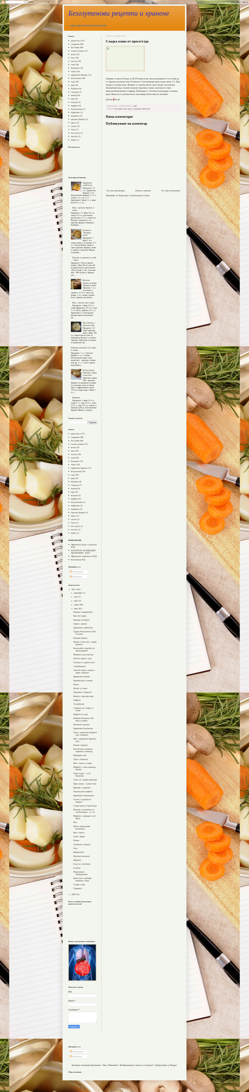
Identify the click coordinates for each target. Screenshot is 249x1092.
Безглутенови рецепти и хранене (118, 13)
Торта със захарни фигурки (85, 779)
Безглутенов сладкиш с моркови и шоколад (83, 750)
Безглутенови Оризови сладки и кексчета (90, 372)
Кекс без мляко (79, 615)
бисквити (75, 68)
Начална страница (143, 190)
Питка (76, 684)
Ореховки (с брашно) (82, 692)
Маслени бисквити (81, 856)
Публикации (77, 571)
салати (74, 126)
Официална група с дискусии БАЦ (84, 545)
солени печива (77, 50)
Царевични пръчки (81, 676)
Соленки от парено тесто (84, 662)
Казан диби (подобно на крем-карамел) (84, 649)
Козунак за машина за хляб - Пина (84, 258)
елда (125, 109)
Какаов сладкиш (80, 745)
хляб (73, 64)
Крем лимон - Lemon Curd (84, 783)
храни (73, 139)
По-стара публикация (170, 190)
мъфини (74, 105)
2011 (73, 589)
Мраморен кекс (80, 755)
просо (130, 109)
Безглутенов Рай (78, 559)
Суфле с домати (80, 623)
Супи (73, 129)
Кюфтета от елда (80, 714)
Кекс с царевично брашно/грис (84, 739)
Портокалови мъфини (82, 791)
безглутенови (76, 109)
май (76, 600)
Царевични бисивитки (83, 728)
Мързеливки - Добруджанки (80, 873)
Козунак (86, 280)
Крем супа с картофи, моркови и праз (82, 879)
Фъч (75, 822)
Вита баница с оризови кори (89, 324)
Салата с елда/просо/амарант (82, 800)
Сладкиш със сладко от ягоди (83, 709)
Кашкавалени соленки (83, 680)
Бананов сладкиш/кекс (83, 612)
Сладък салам (79, 884)
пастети (74, 136)
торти (73, 71)
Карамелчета (78, 852)
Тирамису (77, 888)
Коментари (77, 576)
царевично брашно (79, 74)
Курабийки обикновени (83, 795)
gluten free (146, 109)
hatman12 (150, 1065)
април (77, 604)
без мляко (118, 109)
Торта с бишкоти (80, 759)
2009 (73, 894)
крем (73, 85)
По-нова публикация (115, 190)
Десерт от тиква (80, 688)
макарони (75, 115)
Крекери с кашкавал (82, 787)
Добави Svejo (113, 99)
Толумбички (78, 704)
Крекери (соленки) (81, 619)
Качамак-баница (80, 638)
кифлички (75, 112)
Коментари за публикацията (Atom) (134, 195)
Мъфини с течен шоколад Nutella (84, 768)
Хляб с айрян (79, 836)
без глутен (75, 133)
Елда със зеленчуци (81, 863)
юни (76, 596)
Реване (76, 840)
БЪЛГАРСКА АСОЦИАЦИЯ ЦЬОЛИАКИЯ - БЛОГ (83, 551)
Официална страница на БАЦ (84, 556)
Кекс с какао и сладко (82, 763)
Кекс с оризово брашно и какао (83, 208)
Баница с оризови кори (83, 696)
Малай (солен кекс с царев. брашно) (85, 643)
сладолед (75, 92)
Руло (75, 848)
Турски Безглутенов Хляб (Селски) (84, 632)
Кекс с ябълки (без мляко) (83, 302)
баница (74, 95)
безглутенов (76, 78)
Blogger (173, 1065)
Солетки (77, 868)
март (76, 608)
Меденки (76, 397)
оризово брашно (78, 119)
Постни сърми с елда (82, 658)
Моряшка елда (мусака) (83, 654)
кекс (73, 57)
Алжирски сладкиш (81, 844)
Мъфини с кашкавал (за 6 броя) (84, 817)
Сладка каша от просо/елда (85, 805)
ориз (73, 98)
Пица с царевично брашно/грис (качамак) (85, 733)
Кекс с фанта (78, 832)
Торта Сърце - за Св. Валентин (82, 774)
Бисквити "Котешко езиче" (87, 232)
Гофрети (77, 700)
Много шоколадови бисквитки (81, 827)
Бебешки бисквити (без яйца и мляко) (83, 348)
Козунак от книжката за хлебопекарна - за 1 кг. (84, 810)
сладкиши (137, 109)
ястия (73, 54)
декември (78, 592)
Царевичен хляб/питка (87, 184)
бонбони (74, 88)
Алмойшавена (79, 666)
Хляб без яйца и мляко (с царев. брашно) (84, 671)
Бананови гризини (81, 724)
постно (74, 61)
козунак (74, 102)
